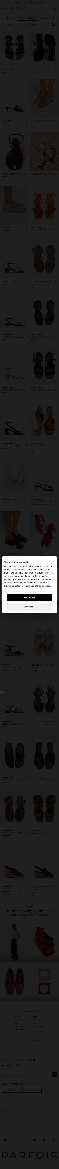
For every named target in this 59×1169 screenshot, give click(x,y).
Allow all (30, 598)
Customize (28, 606)
